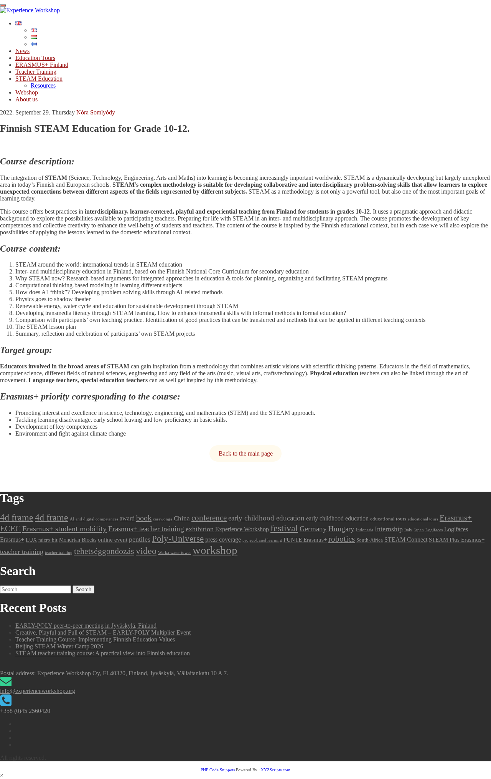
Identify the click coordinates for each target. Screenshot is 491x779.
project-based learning (262, 540)
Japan (419, 530)
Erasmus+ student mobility (64, 528)
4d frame (16, 517)
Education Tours (35, 58)
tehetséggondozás (104, 551)
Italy (408, 530)
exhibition (200, 529)
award (127, 518)
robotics (341, 538)
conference (209, 517)
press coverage (223, 539)
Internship (389, 529)
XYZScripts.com (275, 769)
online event (112, 540)
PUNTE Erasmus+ (305, 540)
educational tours (388, 519)
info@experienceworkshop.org (37, 691)
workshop (215, 550)
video (146, 550)
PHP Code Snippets (218, 769)
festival (284, 528)
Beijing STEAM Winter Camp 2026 (59, 646)
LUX (31, 540)
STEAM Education (39, 78)
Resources (43, 85)
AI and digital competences (94, 519)
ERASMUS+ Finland (41, 64)
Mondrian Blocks (77, 540)
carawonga (162, 519)
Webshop (26, 92)
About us (26, 99)
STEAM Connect (405, 539)
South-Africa (369, 540)
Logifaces (434, 530)
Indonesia (364, 530)
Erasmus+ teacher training (146, 529)
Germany (313, 529)
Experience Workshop (242, 529)
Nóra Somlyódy (95, 112)
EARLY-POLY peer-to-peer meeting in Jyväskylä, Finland (86, 625)
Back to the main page (246, 453)
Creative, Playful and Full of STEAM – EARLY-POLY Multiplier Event (103, 632)
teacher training (21, 551)
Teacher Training (35, 71)
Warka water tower (174, 552)
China (182, 518)
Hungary (341, 529)
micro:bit (48, 540)
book (144, 518)
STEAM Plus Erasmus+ (456, 540)
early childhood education (266, 518)
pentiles (139, 539)
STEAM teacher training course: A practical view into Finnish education (102, 653)
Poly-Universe (178, 539)
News (22, 51)
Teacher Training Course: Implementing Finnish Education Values (95, 639)
